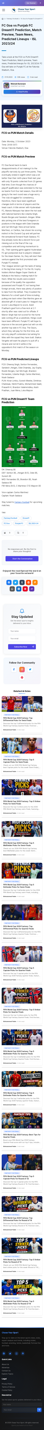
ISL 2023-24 (33, 523)
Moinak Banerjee (18, 84)
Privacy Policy (7, 1384)
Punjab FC (19, 523)
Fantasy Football (12, 19)
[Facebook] (14, 669)
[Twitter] (30, 669)
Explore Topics (7, 1374)
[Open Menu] (3, 10)
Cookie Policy (7, 1390)
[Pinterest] (22, 677)
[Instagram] (22, 669)
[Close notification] (40, 3)
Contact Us (6, 1371)
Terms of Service (8, 1387)
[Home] (3, 19)
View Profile (23, 92)
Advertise (5, 1367)
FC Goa (7, 523)
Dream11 (26, 518)
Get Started (31, 3)
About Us (5, 1364)
